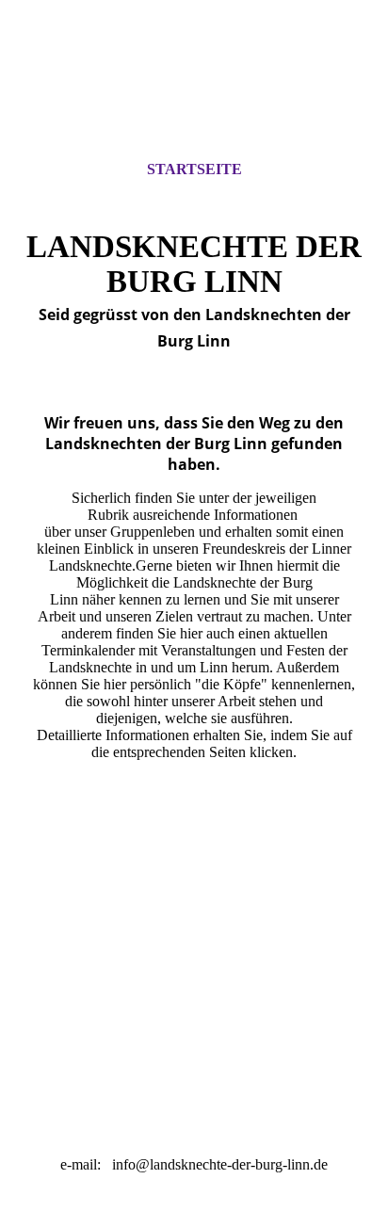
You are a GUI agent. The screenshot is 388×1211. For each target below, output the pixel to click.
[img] (194, 97)
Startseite (194, 169)
